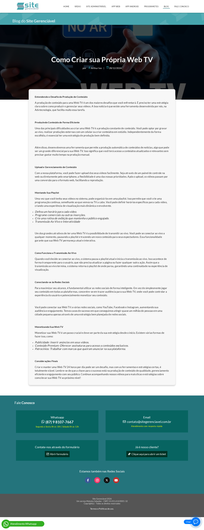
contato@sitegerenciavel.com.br (149, 422)
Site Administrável (96, 6)
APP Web (116, 6)
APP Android (132, 6)
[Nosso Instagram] (97, 480)
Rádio (78, 6)
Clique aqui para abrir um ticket (149, 454)
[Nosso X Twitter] (107, 480)
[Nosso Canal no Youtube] (116, 480)
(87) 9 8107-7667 (59, 422)
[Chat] (195, 521)
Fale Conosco (181, 6)
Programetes (151, 6)
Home (66, 6)
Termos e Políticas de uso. (102, 508)
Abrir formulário (59, 454)
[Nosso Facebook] (88, 480)
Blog (166, 6)
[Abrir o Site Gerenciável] (27, 10)
